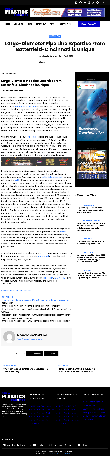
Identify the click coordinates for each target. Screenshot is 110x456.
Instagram (57, 445)
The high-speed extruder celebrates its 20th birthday (25, 370)
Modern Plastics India (66, 406)
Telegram (85, 445)
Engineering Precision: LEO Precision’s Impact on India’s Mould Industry (90, 210)
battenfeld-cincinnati (25, 106)
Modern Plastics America (67, 420)
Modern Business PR (39, 416)
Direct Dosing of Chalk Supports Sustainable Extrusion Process (76, 370)
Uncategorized (89, 252)
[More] (61, 353)
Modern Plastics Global (67, 409)
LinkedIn (10, 445)
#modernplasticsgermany (57, 300)
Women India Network (93, 401)
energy (63, 231)
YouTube (41, 445)
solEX (17, 180)
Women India (89, 405)
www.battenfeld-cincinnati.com (16, 290)
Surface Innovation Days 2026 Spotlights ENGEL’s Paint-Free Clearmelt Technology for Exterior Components (90, 258)
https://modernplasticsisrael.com (29, 339)
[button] (104, 2)
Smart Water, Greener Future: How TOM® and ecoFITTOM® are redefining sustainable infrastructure (91, 227)
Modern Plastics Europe (67, 416)
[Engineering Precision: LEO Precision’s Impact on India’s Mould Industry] (78, 203)
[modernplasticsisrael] (9, 337)
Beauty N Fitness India (93, 409)
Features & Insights (91, 221)
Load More (34, 423)
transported (43, 256)
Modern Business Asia (39, 420)
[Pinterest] (60, 62)
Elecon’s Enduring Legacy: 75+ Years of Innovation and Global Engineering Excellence (91, 275)
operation (48, 278)
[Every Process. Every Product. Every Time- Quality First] (78, 237)
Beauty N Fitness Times (94, 412)
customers (32, 137)
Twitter (71, 445)
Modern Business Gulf (39, 413)
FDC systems (60, 278)
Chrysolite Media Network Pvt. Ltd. (61, 453)
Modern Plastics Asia (66, 413)
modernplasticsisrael (48, 56)
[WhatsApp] (66, 62)
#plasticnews (39, 300)
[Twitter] (54, 62)
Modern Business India (40, 406)
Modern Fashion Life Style (95, 416)
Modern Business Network (41, 409)
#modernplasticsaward (22, 300)
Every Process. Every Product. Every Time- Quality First (90, 242)
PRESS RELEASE (55, 36)
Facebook (25, 445)
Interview (87, 239)
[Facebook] (48, 62)
